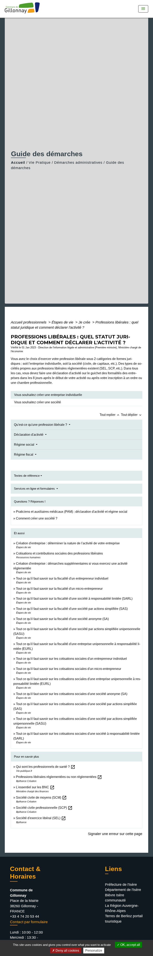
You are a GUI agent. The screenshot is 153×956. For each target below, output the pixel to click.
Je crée (84, 322)
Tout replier (110, 414)
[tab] (76, 395)
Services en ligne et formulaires (35, 488)
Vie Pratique (40, 163)
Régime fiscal (24, 454)
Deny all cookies (67, 950)
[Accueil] (23, 8)
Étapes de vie (63, 322)
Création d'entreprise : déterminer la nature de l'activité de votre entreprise (68, 543)
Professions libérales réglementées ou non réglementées (59, 777)
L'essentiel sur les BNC (35, 787)
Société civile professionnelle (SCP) (44, 807)
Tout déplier (131, 414)
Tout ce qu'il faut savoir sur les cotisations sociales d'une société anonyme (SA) (71, 694)
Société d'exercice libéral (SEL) (41, 818)
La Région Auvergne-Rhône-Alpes (122, 908)
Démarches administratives (78, 163)
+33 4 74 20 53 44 (24, 916)
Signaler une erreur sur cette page (115, 834)
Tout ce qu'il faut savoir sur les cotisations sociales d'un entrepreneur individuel (71, 658)
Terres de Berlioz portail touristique (124, 918)
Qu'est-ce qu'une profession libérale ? (41, 424)
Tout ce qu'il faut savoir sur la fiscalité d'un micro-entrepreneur (59, 588)
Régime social (24, 444)
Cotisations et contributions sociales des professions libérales (59, 553)
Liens (113, 868)
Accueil (18, 163)
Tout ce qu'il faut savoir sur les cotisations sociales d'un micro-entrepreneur (68, 668)
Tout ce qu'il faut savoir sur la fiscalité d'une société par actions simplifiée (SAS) (72, 608)
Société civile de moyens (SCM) (41, 797)
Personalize (93, 950)
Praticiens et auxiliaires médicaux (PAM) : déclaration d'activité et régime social (71, 511)
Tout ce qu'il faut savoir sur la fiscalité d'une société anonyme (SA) (62, 619)
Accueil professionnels (29, 322)
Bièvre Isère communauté (115, 897)
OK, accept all (130, 944)
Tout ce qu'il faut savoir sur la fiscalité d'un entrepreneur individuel (62, 578)
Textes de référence (27, 475)
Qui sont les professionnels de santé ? (45, 766)
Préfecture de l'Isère (121, 885)
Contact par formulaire (29, 922)
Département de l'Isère (123, 890)
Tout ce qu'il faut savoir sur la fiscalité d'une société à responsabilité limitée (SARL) (74, 598)
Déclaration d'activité (29, 434)
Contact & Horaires (25, 872)
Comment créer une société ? (36, 518)
